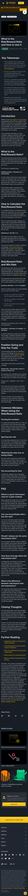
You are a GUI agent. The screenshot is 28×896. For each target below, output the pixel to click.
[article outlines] (25, 12)
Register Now (14, 804)
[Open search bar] (16, 3)
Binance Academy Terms (19, 888)
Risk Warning (9, 888)
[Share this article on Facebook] (9, 716)
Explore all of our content (13, 820)
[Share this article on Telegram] (15, 716)
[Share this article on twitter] (2, 716)
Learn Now (23, 9)
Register (21, 3)
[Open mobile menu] (26, 3)
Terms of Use (4, 888)
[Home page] (10, 3)
